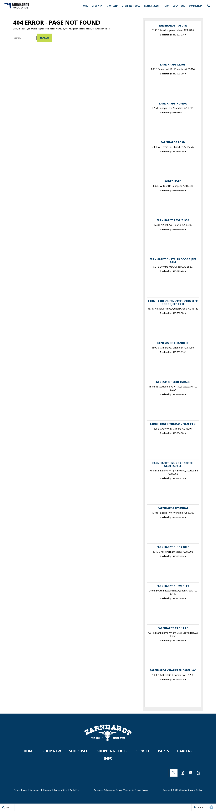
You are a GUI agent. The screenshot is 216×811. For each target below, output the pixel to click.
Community (195, 5)
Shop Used (112, 5)
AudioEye (74, 790)
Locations (179, 5)
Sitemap (47, 790)
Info (166, 5)
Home (85, 5)
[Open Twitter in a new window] (174, 773)
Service (143, 750)
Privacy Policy (20, 790)
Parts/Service (151, 5)
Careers (184, 750)
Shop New (97, 5)
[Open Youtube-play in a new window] (190, 773)
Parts (163, 750)
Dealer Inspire (141, 790)
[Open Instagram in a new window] (199, 773)
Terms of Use (60, 790)
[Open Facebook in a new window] (182, 773)
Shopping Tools (131, 5)
